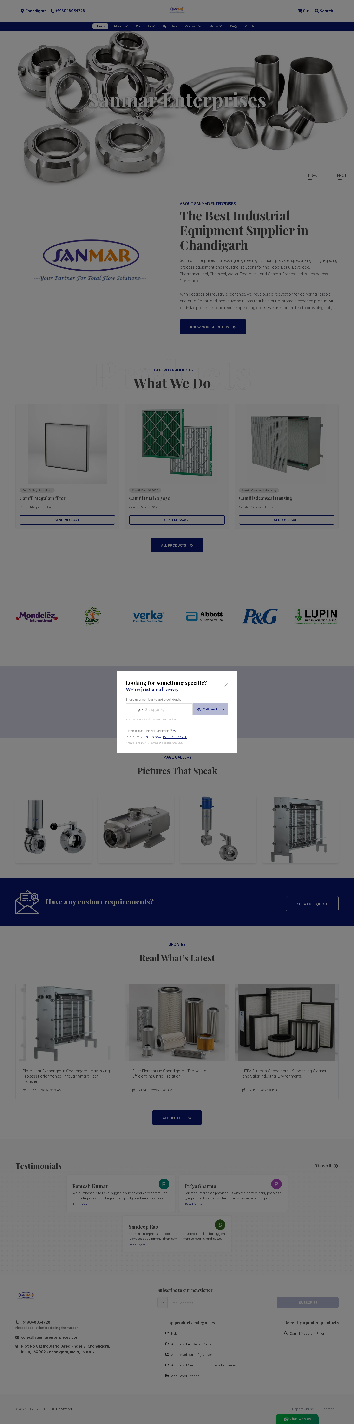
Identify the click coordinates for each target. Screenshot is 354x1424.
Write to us (181, 731)
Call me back (213, 709)
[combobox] (134, 709)
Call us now (165, 737)
